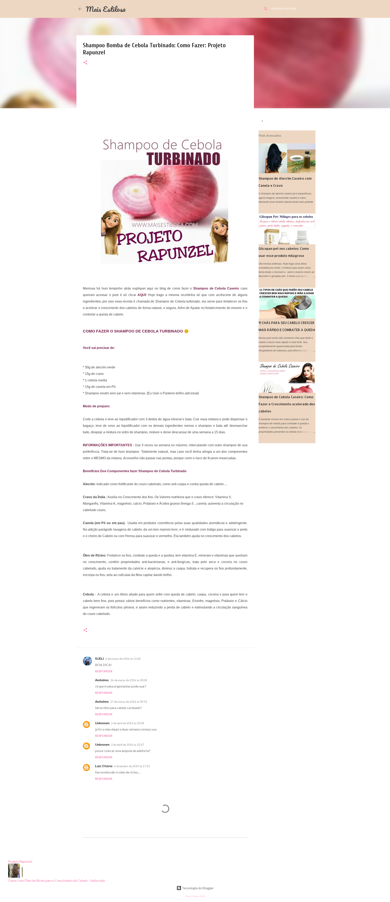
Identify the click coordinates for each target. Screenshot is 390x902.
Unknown (102, 723)
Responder (103, 671)
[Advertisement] (165, 102)
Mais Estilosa (106, 9)
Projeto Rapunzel (20, 861)
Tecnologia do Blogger (197, 888)
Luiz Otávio (104, 766)
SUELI (99, 658)
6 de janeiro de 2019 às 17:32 (132, 766)
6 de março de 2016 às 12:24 (123, 658)
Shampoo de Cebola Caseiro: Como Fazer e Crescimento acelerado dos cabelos (287, 404)
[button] (85, 62)
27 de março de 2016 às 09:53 (128, 701)
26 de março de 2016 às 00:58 (128, 680)
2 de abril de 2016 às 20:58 (127, 723)
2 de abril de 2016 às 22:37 (127, 744)
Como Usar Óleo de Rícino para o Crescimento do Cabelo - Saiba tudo (56, 880)
